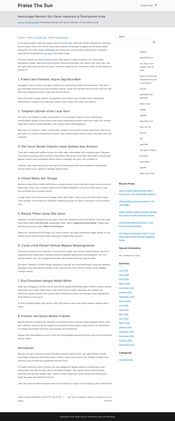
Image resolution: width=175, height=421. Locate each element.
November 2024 (126, 336)
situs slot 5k (145, 127)
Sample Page (147, 5)
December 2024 (126, 331)
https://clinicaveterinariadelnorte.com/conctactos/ (148, 79)
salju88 (143, 115)
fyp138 (143, 89)
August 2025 (125, 301)
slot (141, 138)
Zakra (100, 417)
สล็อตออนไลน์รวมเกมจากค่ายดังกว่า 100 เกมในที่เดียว (136, 203)
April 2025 (124, 318)
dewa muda (145, 104)
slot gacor (48, 53)
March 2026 (124, 283)
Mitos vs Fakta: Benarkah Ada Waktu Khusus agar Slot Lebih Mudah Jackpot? (137, 192)
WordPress (110, 417)
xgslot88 (144, 144)
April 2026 (124, 279)
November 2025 (126, 288)
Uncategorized (62, 37)
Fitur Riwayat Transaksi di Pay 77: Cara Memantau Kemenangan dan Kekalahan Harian (137, 236)
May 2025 (123, 314)
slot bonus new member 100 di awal (147, 67)
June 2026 (124, 275)
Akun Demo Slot (147, 173)
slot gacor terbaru (148, 150)
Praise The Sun (35, 5)
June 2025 (124, 310)
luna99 (143, 109)
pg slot (143, 133)
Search (122, 37)
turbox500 (144, 162)
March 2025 (124, 323)
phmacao (144, 156)
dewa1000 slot (146, 57)
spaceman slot (146, 121)
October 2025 (125, 292)
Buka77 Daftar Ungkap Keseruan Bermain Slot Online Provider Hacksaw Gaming (138, 214)
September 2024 (127, 345)
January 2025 (125, 327)
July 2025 (123, 305)
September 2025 (127, 297)
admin (22, 37)
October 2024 (125, 340)
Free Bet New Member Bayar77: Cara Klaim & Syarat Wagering (136, 224)
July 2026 (123, 270)
